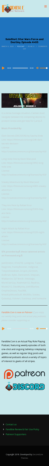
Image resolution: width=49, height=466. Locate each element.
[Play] (3, 68)
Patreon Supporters (16, 434)
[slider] (44, 70)
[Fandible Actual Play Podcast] (13, 8)
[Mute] (37, 68)
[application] (24, 68)
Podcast (20, 46)
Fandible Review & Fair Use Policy (22, 429)
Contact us (11, 424)
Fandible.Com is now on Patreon (16, 312)
